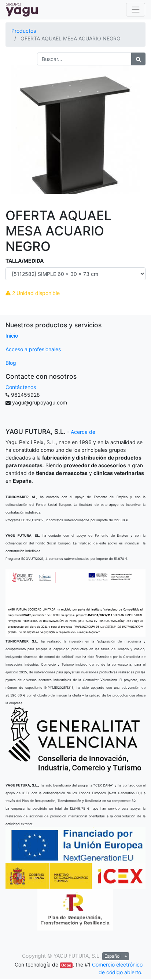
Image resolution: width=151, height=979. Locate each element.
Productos (23, 31)
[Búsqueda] (138, 59)
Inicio (11, 335)
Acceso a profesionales (33, 349)
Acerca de (83, 432)
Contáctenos (20, 387)
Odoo (66, 965)
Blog (10, 363)
